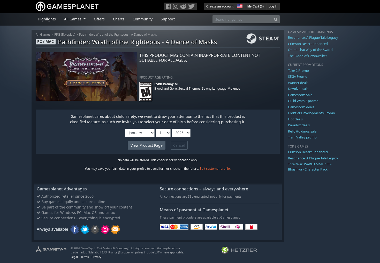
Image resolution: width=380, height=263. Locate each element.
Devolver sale (298, 88)
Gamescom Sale (300, 94)
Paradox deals (299, 125)
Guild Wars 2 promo (303, 100)
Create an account (219, 6)
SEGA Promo (297, 76)
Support (168, 19)
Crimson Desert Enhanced (308, 43)
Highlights (47, 19)
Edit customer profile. (215, 169)
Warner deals (298, 82)
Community (143, 19)
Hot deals (295, 119)
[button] (239, 5)
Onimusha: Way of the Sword (310, 49)
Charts (118, 19)
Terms (85, 257)
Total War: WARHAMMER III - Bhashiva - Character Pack (309, 167)
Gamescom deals (301, 107)
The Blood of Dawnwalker (307, 55)
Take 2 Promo (298, 70)
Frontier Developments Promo (311, 113)
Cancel (179, 145)
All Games (43, 34)
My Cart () (255, 6)
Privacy (96, 257)
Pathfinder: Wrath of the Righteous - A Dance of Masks (118, 34)
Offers (99, 19)
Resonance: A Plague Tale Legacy (313, 37)
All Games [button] (73, 19)
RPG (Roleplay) (64, 34)
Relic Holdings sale (302, 131)
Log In (273, 6)
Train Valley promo (302, 137)
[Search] (276, 19)
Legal (74, 257)
